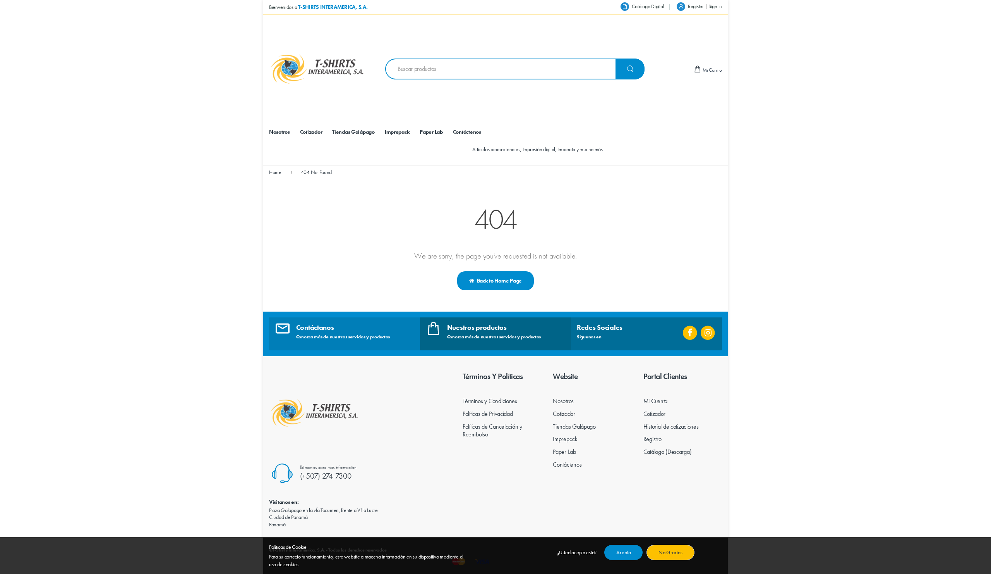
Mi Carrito (711, 70)
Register (696, 6)
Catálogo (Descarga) (667, 452)
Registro (652, 439)
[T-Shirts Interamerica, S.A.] (317, 69)
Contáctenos (567, 464)
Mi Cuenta (655, 401)
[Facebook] (690, 330)
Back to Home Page (499, 280)
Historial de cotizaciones (671, 426)
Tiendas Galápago (574, 426)
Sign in (715, 6)
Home (275, 172)
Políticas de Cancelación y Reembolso (492, 430)
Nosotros (563, 401)
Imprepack (565, 439)
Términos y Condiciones (490, 401)
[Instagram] (708, 330)
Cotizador (564, 414)
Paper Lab (564, 452)
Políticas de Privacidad (488, 414)
